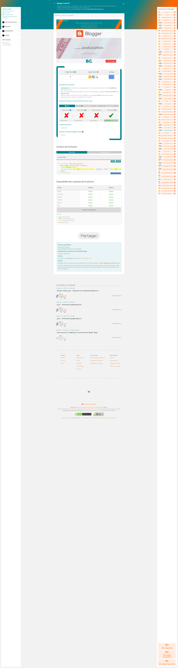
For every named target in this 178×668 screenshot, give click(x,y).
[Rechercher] (123, 4)
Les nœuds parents (8, 14)
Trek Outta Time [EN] (115, 366)
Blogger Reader (80, 357)
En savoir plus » (117, 295)
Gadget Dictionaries (75, 330)
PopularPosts (109, 106)
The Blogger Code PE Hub (96, 360)
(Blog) (77, 332)
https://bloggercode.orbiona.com (95, 9)
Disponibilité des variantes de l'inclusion (10, 17)
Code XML (72, 152)
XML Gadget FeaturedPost (167, 656)
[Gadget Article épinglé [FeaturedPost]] (93, 76)
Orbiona (112, 357)
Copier (118, 161)
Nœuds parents (104, 152)
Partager (89, 236)
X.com (62, 363)
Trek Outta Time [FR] (115, 363)
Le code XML (6, 13)
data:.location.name (120, 169)
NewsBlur (79, 369)
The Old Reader (80, 366)
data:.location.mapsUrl (83, 169)
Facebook (63, 357)
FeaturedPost (87, 106)
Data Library (66, 330)
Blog (67, 106)
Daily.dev (63, 360)
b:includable (70, 15)
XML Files (64, 15)
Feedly (78, 360)
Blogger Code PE (114, 360)
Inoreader (79, 363)
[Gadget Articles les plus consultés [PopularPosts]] (96, 76)
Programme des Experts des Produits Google (92, 409)
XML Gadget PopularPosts (167, 664)
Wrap (112, 161)
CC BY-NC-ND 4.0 (85, 258)
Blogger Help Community (96, 363)
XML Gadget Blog (167, 648)
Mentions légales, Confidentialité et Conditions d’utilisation (103, 417)
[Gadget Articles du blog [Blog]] (89, 76)
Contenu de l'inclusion (8, 11)
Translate (8, 45)
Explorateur (57, 15)
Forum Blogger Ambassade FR (97, 357)
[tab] (67, 106)
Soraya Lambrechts (71, 409)
